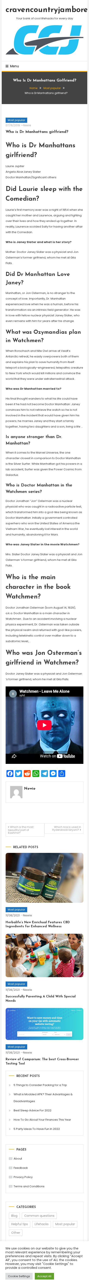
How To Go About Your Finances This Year (42, 1120)
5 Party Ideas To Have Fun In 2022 (37, 1129)
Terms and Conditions (29, 1186)
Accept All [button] (44, 1276)
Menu (14, 66)
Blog (14, 1216)
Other (15, 1233)
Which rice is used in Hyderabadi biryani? (66, 828)
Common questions (39, 1216)
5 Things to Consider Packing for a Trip (40, 1085)
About (18, 1159)
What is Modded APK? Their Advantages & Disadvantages (43, 1097)
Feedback (21, 1168)
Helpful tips (19, 1224)
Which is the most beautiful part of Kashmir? (20, 830)
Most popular (16, 120)
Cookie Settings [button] (19, 1276)
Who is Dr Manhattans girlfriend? (37, 132)
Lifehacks (42, 1224)
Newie (27, 125)
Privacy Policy (23, 1177)
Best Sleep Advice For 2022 (32, 1110)
